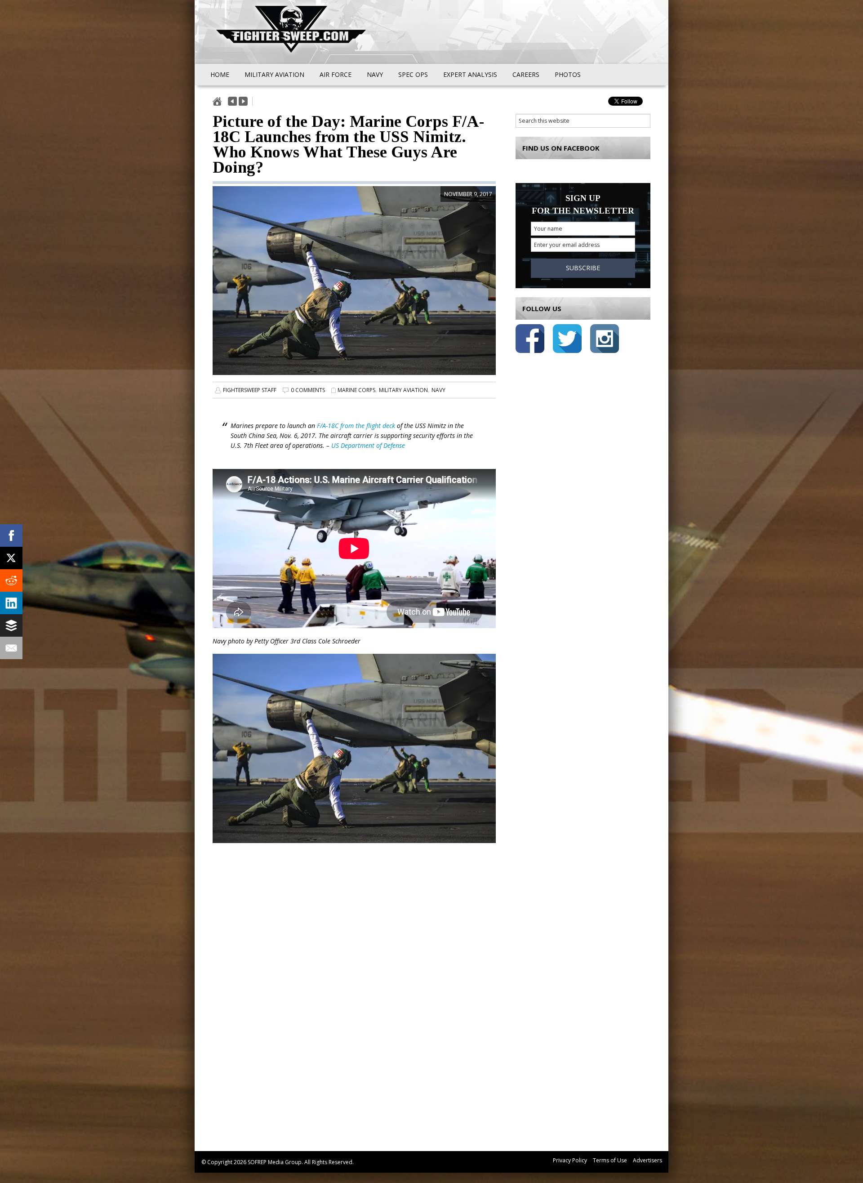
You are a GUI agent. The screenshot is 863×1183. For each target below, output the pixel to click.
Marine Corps (356, 390)
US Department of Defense (368, 445)
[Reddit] (11, 580)
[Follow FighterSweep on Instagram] (604, 340)
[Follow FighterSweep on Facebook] (530, 340)
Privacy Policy (570, 1160)
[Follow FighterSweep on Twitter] (567, 340)
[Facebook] (11, 535)
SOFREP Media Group (275, 1162)
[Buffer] (11, 625)
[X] (11, 558)
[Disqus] (354, 1007)
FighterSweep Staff (249, 390)
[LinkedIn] (11, 603)
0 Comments (308, 390)
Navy (438, 390)
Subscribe (583, 267)
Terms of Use (610, 1160)
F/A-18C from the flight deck (356, 425)
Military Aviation (403, 390)
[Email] (11, 648)
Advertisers (647, 1160)
